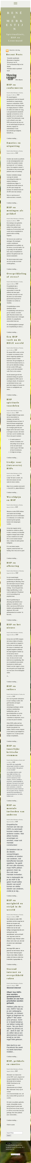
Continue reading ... (12, 138)
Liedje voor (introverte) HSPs (14, 465)
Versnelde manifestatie (13, 58)
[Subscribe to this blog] (7, 50)
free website (15, 1154)
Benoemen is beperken (13, 60)
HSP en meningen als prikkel (15, 210)
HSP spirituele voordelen (13, 402)
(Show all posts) (19, 79)
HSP (18, 95)
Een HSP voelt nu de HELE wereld (15, 340)
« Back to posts (10, 1124)
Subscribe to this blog (14, 50)
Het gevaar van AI (12, 62)
